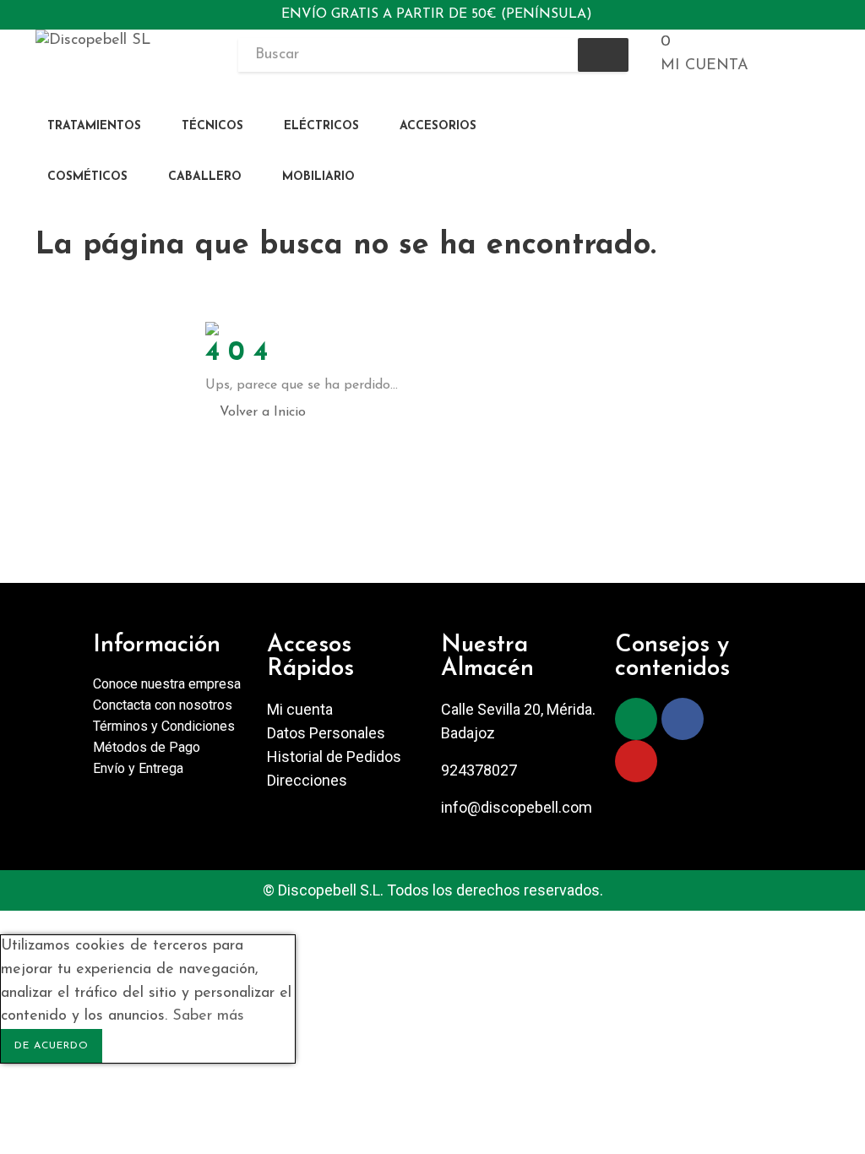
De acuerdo (51, 1046)
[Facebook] (682, 719)
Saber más (208, 1016)
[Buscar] (603, 55)
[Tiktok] (729, 719)
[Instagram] (636, 719)
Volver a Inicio (263, 412)
